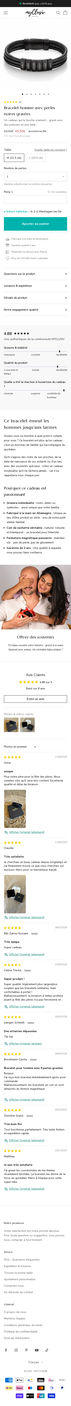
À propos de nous (15, 1312)
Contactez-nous (14, 1286)
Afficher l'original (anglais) (25, 1043)
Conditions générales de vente (23, 1325)
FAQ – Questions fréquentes (22, 1260)
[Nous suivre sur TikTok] (47, 1350)
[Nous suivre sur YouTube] (37, 1350)
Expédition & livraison (17, 1266)
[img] (12, 757)
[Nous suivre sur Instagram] (16, 1350)
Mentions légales (14, 1318)
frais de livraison (22, 136)
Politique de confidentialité (20, 1331)
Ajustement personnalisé (19, 1279)
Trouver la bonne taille (18, 1273)
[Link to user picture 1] (15, 809)
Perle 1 (8, 192)
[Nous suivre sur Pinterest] (26, 1350)
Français (33, 1362)
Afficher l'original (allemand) (26, 832)
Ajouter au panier (35, 224)
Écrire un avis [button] (35, 699)
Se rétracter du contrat (18, 1292)
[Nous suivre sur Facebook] (6, 1350)
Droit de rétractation (17, 1338)
